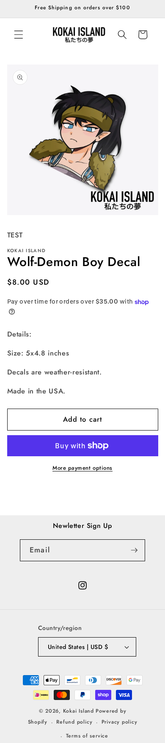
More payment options (82, 468)
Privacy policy (120, 722)
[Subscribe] (134, 550)
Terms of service (87, 736)
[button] (18, 34)
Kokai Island (78, 711)
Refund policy (74, 722)
